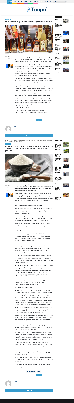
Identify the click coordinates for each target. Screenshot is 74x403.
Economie (30, 1)
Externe (25, 1)
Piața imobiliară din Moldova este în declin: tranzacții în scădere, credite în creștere (58, 42)
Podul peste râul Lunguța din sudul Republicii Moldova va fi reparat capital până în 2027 (58, 63)
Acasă (7, 16)
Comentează (29, 135)
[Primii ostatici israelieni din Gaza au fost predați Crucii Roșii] (66, 70)
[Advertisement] (62, 92)
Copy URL (39, 120)
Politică (14, 1)
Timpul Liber (35, 1)
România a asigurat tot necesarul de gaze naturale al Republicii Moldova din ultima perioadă (58, 34)
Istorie (22, 1)
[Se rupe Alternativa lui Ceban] (66, 57)
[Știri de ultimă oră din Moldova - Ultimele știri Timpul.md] (37, 9)
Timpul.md (14, 126)
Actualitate (10, 1)
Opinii (18, 1)
